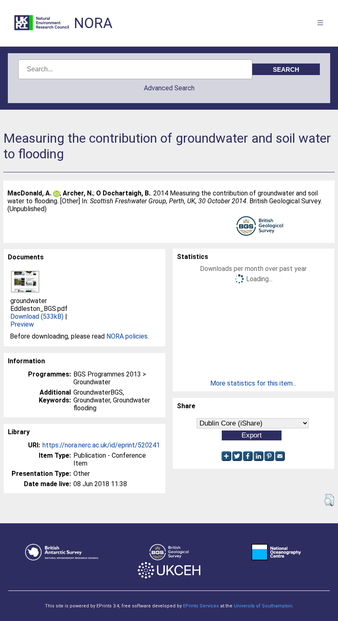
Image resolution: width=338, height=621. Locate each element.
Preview (22, 324)
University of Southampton (263, 606)
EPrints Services (201, 606)
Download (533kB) (36, 316)
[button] (329, 500)
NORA (93, 23)
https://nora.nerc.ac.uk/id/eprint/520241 (101, 445)
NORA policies (127, 336)
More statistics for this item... (253, 383)
